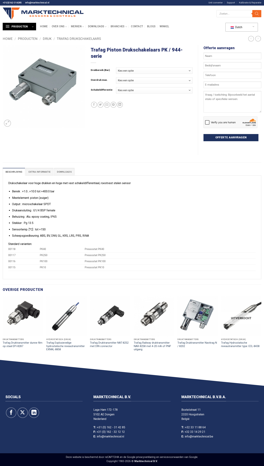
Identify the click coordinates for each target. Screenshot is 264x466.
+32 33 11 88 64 (195, 427)
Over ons (58, 26)
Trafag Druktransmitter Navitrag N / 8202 (197, 344)
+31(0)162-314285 (12, 2)
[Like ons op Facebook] (11, 413)
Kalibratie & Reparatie (250, 2)
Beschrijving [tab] (14, 171)
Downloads (96, 26)
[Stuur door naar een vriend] (107, 105)
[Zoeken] (256, 13)
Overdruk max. (99, 80)
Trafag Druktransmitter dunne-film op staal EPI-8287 (22, 344)
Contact (137, 26)
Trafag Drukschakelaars (79, 39)
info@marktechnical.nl (37, 2)
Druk (47, 39)
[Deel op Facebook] (94, 105)
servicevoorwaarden (172, 457)
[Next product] (251, 38)
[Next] (261, 327)
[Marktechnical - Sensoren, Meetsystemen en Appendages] (43, 13)
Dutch (238, 27)
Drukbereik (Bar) (100, 70)
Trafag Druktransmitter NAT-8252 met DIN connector (109, 344)
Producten (28, 39)
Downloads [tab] (64, 171)
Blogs (151, 26)
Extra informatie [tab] (39, 171)
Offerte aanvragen (231, 137)
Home (44, 26)
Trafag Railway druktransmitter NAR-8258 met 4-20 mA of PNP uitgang (152, 346)
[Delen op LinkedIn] (120, 105)
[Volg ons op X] (22, 413)
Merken (76, 26)
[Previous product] (258, 38)
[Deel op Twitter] (100, 105)
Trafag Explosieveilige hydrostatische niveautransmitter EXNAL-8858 (65, 346)
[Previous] (3, 327)
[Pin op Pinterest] (113, 105)
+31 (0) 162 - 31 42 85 (111, 427)
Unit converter (216, 2)
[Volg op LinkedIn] (34, 413)
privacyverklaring (146, 457)
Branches (117, 26)
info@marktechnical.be (199, 436)
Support (231, 2)
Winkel (164, 26)
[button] (19, 26)
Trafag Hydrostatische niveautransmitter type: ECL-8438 (240, 344)
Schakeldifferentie (101, 90)
